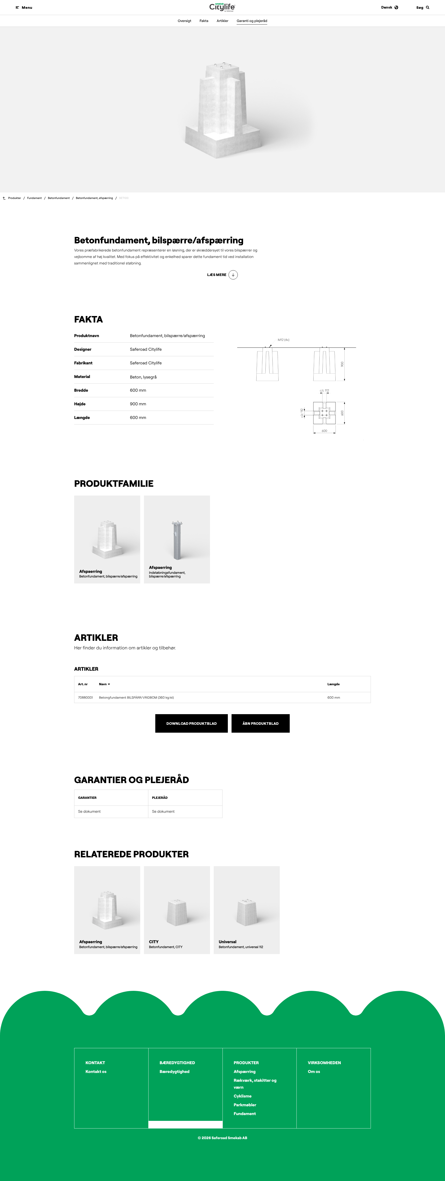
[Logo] (222, 7)
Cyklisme (243, 1096)
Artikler (223, 21)
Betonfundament (59, 198)
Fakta (204, 21)
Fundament (34, 198)
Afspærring (245, 1071)
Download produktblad (191, 723)
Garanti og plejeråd (252, 21)
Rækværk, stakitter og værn (255, 1084)
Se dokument (89, 811)
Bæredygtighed (175, 1071)
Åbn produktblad (261, 723)
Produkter (14, 198)
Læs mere (216, 274)
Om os (314, 1071)
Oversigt (184, 21)
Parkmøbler (245, 1104)
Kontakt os (96, 1071)
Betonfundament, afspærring (94, 198)
